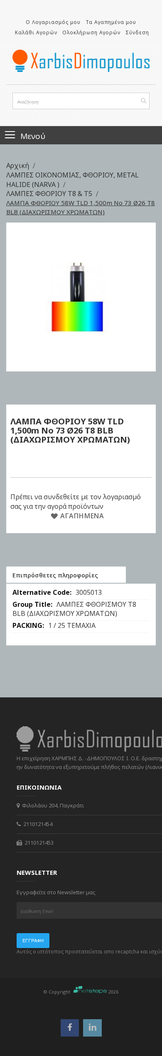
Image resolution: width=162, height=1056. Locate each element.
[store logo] (81, 61)
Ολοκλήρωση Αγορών (91, 32)
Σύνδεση (137, 32)
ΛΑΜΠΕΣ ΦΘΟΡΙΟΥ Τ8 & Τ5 (50, 193)
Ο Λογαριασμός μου (53, 22)
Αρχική (18, 165)
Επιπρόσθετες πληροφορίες (55, 575)
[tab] (66, 574)
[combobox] (81, 101)
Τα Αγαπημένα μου (111, 22)
